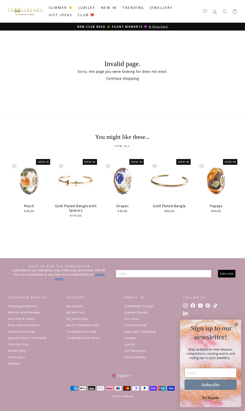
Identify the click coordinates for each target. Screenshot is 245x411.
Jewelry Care (17, 350)
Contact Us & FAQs (21, 331)
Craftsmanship (135, 325)
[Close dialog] (236, 324)
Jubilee (87, 7)
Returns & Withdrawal (24, 312)
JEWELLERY (161, 7)
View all (122, 146)
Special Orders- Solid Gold (27, 338)
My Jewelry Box (77, 319)
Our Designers (135, 350)
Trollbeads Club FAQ (81, 331)
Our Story (132, 319)
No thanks (210, 397)
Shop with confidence (23, 325)
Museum (14, 363)
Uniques (131, 338)
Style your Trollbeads (140, 331)
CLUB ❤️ (86, 15)
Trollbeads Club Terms (83, 338)
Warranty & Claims (21, 319)
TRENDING (133, 7)
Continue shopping (122, 78)
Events (130, 344)
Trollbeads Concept (139, 306)
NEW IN (109, 7)
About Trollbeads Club (82, 325)
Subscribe (227, 273)
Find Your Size (18, 344)
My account (74, 306)
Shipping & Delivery (22, 306)
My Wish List (75, 312)
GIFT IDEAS (60, 15)
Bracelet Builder (136, 312)
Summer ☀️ (61, 7)
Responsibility (135, 357)
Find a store (16, 357)
